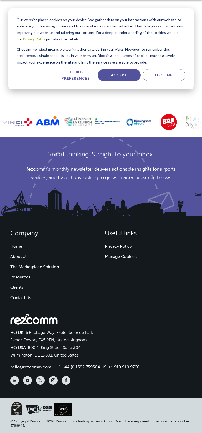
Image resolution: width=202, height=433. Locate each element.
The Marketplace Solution (34, 266)
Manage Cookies (121, 256)
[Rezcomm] (34, 320)
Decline (164, 75)
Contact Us (20, 297)
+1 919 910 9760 (124, 366)
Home (16, 246)
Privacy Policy (34, 39)
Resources (20, 277)
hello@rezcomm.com (30, 366)
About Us (18, 256)
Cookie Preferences (76, 75)
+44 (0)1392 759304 (81, 366)
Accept (119, 75)
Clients (16, 287)
